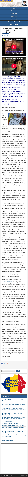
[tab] (2, 363)
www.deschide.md (7, 281)
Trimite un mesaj (14, 24)
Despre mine (14, 11)
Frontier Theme (24, 475)
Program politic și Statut (14, 22)
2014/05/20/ (5, 35)
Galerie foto (14, 13)
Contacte (14, 8)
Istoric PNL (14, 19)
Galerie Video (14, 16)
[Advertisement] (14, 458)
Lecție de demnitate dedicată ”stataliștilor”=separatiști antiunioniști (12, 30)
